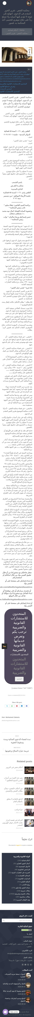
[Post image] (28, 975)
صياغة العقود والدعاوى (23, 888)
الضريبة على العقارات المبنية (21, 872)
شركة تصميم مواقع (23, 1011)
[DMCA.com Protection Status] (26, 930)
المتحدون (19, 679)
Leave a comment (13, 695)
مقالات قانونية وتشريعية (22, 894)
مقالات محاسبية (25, 897)
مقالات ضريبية (25, 891)
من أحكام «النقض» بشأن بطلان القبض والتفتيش (13, 789)
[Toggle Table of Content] (28, 69)
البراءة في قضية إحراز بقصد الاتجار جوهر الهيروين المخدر (12, 822)
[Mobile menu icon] (4, 3)
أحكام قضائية (25, 860)
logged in (18, 845)
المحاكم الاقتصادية (24, 876)
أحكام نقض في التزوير (14, 767)
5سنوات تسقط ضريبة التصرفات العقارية (15, 975)
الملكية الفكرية (25, 882)
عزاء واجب (18, 810)
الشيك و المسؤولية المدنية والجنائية (14, 984)
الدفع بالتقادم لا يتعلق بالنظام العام (15, 800)
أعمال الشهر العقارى (23, 863)
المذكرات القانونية (24, 879)
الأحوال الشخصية (24, 866)
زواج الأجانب (26, 885)
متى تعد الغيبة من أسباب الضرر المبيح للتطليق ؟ (13, 779)
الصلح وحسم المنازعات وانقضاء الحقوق (15, 1000)
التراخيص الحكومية (24, 869)
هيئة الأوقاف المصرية (23, 900)
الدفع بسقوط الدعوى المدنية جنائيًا (14, 991)
